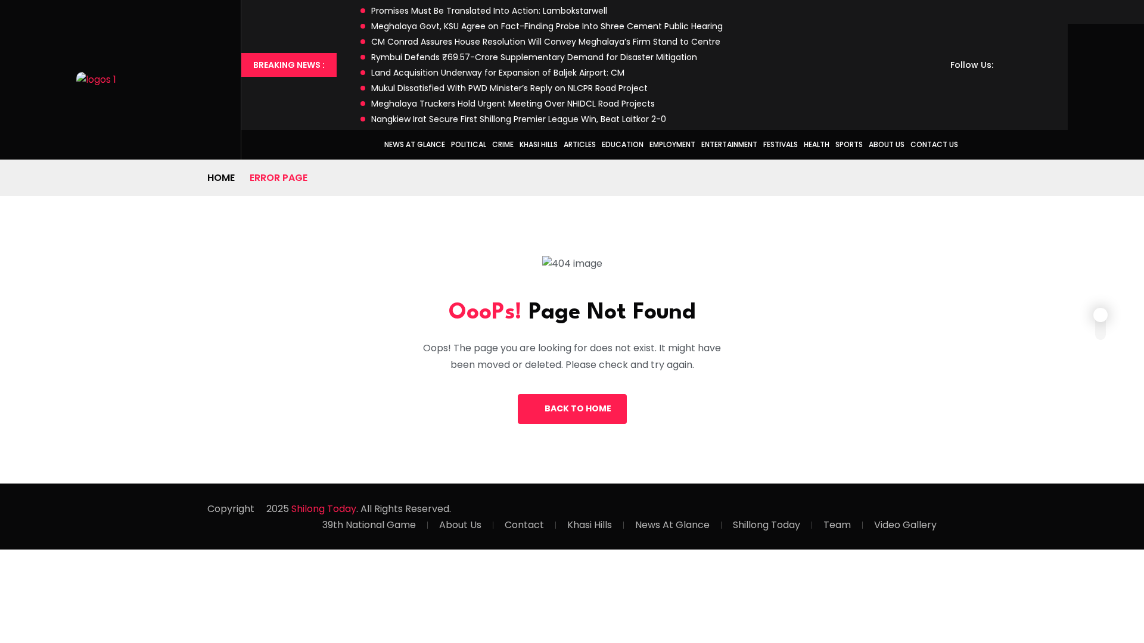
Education (623, 144)
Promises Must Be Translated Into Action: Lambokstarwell (489, 11)
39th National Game (369, 525)
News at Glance (414, 144)
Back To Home (578, 408)
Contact (524, 525)
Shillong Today (766, 525)
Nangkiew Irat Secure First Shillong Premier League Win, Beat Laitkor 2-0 (518, 119)
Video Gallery (905, 525)
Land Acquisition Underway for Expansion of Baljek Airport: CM (497, 73)
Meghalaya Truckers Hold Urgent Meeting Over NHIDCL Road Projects (513, 104)
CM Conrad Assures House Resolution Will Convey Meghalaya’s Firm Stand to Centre (545, 42)
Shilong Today (323, 509)
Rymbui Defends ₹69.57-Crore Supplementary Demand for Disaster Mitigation (534, 57)
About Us (886, 144)
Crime (503, 144)
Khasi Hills (539, 144)
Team (837, 525)
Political (468, 144)
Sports (849, 144)
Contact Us (934, 144)
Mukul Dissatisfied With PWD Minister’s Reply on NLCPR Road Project (509, 88)
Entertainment (729, 144)
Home (221, 178)
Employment (672, 144)
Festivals (780, 144)
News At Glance (672, 525)
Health (816, 144)
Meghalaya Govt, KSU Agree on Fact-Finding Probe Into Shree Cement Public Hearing (547, 26)
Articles (580, 144)
